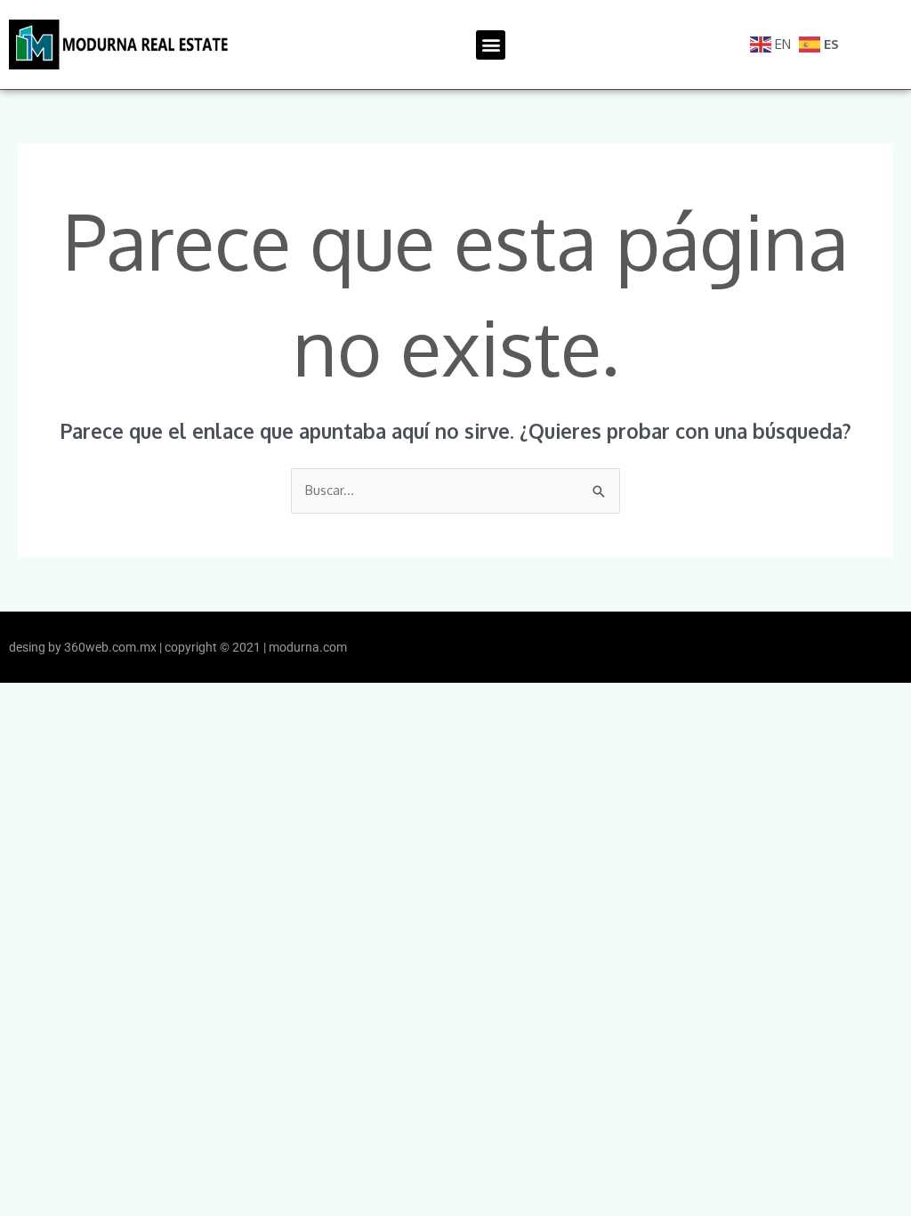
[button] (490, 45)
